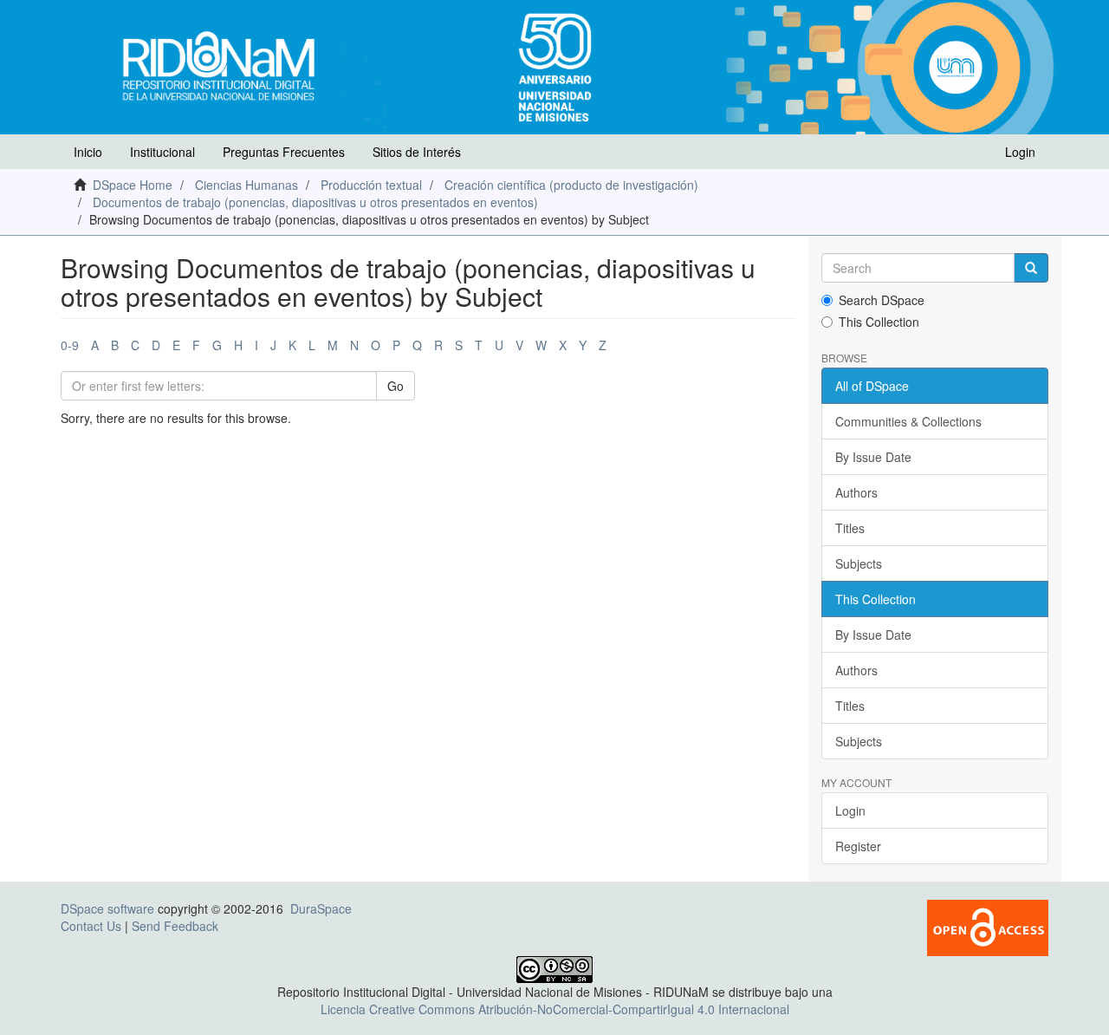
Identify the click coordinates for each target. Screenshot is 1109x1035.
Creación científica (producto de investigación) (571, 184)
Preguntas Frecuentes (284, 151)
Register (858, 846)
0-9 (70, 345)
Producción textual (371, 184)
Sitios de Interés (417, 151)
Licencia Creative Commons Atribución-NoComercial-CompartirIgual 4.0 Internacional (555, 1009)
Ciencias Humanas (246, 184)
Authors (856, 492)
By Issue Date (873, 456)
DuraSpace (321, 908)
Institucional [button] (162, 151)
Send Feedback (175, 925)
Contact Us (91, 925)
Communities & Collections (908, 421)
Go (395, 385)
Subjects (858, 563)
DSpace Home (132, 184)
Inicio (88, 151)
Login (850, 810)
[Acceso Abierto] (987, 926)
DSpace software (107, 908)
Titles (850, 528)
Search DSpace (881, 300)
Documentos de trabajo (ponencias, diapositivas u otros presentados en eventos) (315, 202)
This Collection (879, 321)
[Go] (1031, 268)
